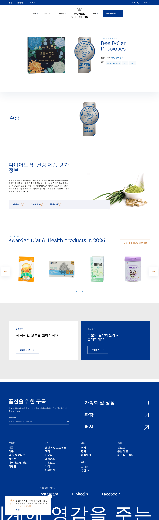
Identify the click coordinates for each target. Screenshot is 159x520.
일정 (10, 2)
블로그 (120, 443)
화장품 (12, 467)
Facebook (111, 494)
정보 (34, 13)
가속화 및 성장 (99, 403)
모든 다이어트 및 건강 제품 (135, 242)
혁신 (89, 427)
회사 (83, 448)
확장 (89, 415)
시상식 (48, 455)
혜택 (47, 452)
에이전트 (50, 459)
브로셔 (32, 2)
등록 (94, 13)
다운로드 (50, 463)
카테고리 (47, 13)
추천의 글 (122, 452)
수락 (18, 510)
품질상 (61, 13)
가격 (47, 467)
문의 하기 (21, 2)
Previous (5, 271)
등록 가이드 (25, 350)
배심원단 (86, 455)
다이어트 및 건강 (18, 463)
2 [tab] (79, 291)
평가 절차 (17, 204)
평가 (83, 452)
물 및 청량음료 (17, 455)
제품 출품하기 (111, 13)
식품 (11, 448)
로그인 (136, 2)
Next (153, 271)
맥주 (11, 452)
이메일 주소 (13, 417)
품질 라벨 (54, 204)
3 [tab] (82, 291)
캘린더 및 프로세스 (55, 448)
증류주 (12, 459)
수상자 (85, 471)
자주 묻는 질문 (125, 455)
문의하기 (96, 350)
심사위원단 (35, 204)
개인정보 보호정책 (23, 506)
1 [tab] (76, 291)
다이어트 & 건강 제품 (113, 63)
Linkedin (80, 494)
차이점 (85, 467)
